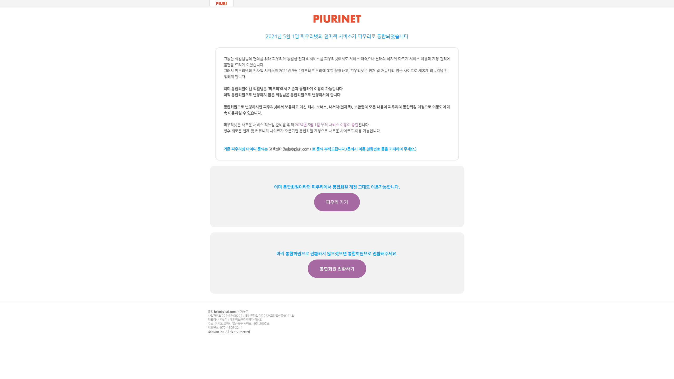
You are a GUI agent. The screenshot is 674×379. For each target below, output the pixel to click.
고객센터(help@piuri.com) (290, 149)
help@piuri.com (225, 311)
